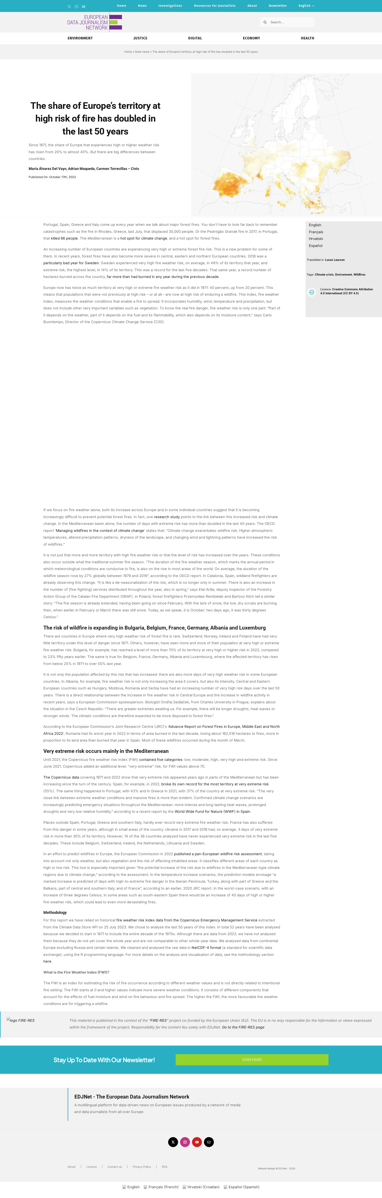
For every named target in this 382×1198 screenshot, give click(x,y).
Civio (135, 169)
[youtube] (83, 6)
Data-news (142, 51)
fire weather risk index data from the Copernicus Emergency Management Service (186, 920)
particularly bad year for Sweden (71, 263)
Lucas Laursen (335, 260)
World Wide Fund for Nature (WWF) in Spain (212, 811)
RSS (164, 1166)
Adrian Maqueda (81, 169)
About (72, 1166)
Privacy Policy (142, 1166)
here (47, 961)
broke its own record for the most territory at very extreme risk (215, 784)
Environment (343, 274)
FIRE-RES (158, 1020)
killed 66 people (64, 238)
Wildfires (359, 274)
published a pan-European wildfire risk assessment (218, 854)
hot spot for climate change (143, 238)
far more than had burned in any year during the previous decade (163, 277)
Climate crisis (324, 274)
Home (128, 51)
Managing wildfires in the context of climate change (100, 530)
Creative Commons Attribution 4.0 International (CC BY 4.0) (346, 291)
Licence (92, 1166)
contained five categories (160, 759)
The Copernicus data (61, 777)
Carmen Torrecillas (111, 169)
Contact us (115, 1166)
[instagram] (76, 6)
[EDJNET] (95, 14)
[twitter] (69, 6)
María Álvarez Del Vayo (47, 169)
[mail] (209, 1142)
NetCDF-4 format (206, 948)
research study (167, 517)
